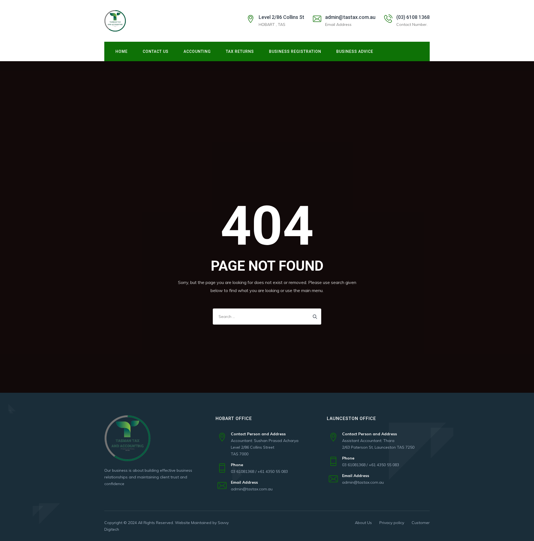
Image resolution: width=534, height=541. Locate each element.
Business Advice (354, 51)
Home (121, 51)
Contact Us (156, 51)
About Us (363, 522)
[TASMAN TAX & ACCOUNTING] (115, 21)
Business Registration (295, 51)
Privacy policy (391, 522)
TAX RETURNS (240, 51)
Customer (421, 522)
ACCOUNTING (197, 51)
